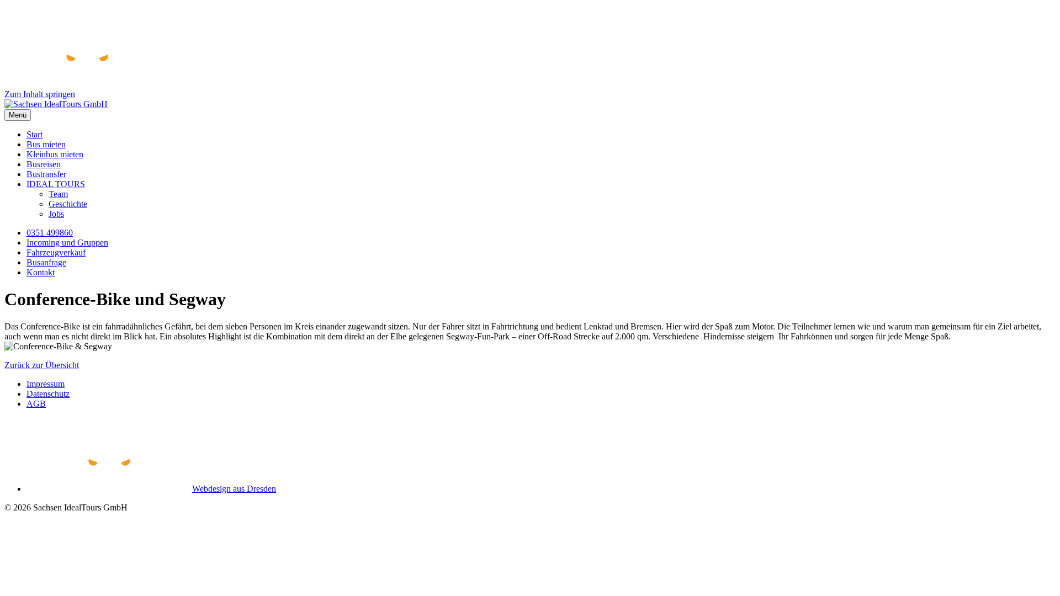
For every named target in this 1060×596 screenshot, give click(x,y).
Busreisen (43, 164)
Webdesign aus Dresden (234, 488)
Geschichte (68, 204)
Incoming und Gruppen (67, 242)
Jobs (56, 214)
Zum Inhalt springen (39, 94)
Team (58, 194)
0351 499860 (49, 232)
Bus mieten (46, 144)
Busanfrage (46, 262)
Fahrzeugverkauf (56, 252)
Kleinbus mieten (54, 154)
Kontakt (40, 272)
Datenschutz (48, 393)
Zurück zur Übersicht (41, 365)
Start (34, 134)
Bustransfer (46, 174)
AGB (36, 403)
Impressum (45, 384)
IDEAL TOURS (55, 184)
